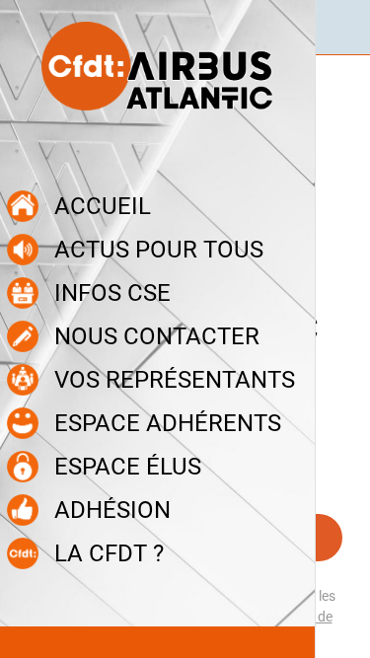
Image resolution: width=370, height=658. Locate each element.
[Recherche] (342, 27)
